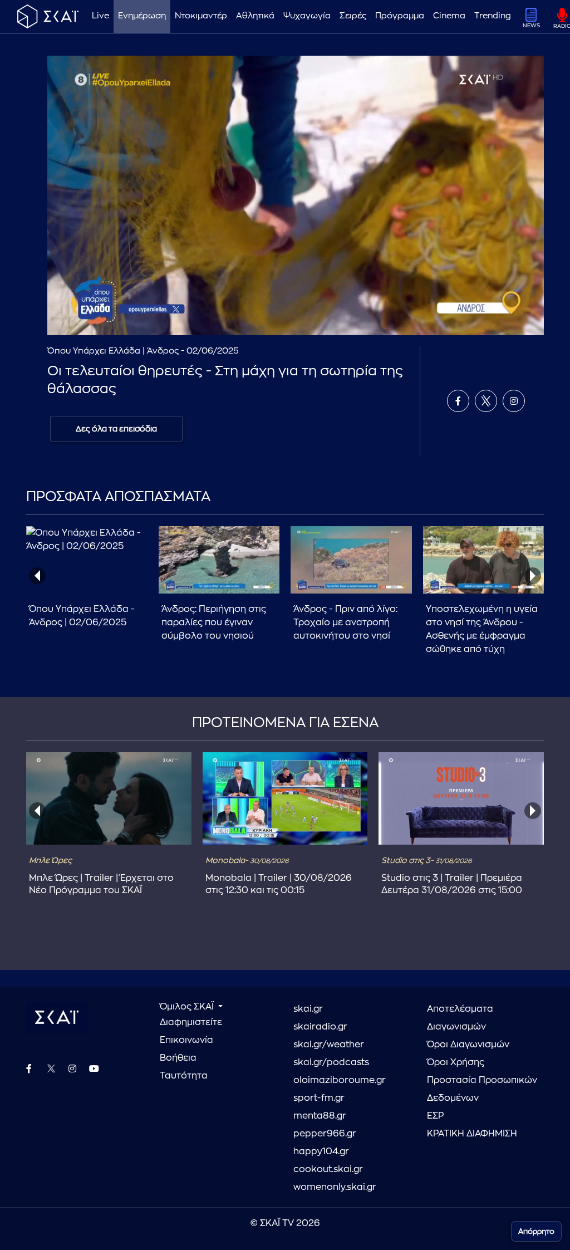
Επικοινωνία (186, 1040)
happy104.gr (321, 1151)
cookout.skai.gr (328, 1169)
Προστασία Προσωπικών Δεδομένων (482, 1089)
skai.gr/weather (328, 1044)
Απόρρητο (536, 1231)
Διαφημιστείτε (191, 1022)
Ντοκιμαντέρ (201, 16)
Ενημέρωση (142, 16)
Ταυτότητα (184, 1075)
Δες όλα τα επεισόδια (116, 429)
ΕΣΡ (435, 1115)
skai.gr (308, 1008)
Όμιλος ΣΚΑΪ (188, 1006)
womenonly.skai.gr (334, 1187)
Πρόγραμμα (399, 16)
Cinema (449, 16)
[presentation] (37, 575)
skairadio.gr (320, 1026)
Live (100, 16)
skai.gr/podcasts (331, 1062)
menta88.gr (319, 1115)
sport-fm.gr (319, 1098)
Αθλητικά (255, 16)
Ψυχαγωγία (307, 16)
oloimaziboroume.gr (339, 1080)
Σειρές (353, 16)
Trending (492, 16)
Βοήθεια (178, 1057)
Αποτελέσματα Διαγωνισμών (460, 1017)
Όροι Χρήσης (455, 1062)
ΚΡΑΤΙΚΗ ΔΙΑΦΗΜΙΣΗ (472, 1133)
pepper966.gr (324, 1133)
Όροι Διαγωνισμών (468, 1044)
